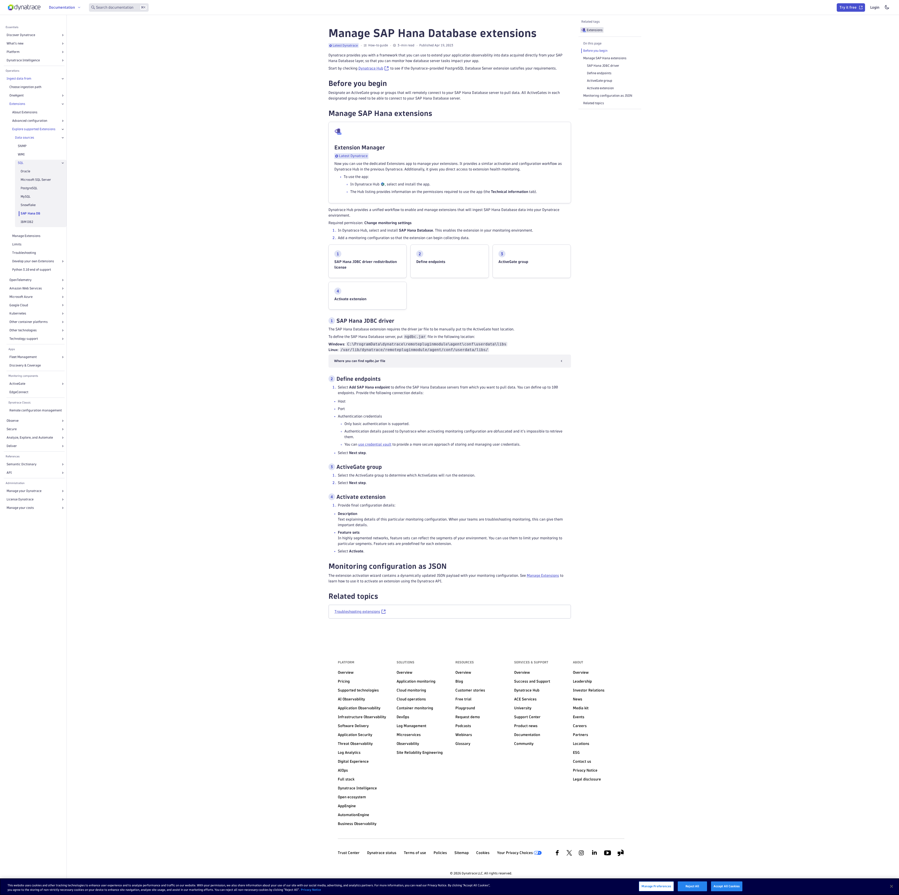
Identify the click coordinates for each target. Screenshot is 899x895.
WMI (21, 154)
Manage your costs (20, 507)
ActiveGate (17, 383)
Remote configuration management (35, 410)
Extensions (17, 103)
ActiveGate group (599, 80)
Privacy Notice (311, 889)
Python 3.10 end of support (31, 269)
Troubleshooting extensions (357, 611)
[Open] (62, 35)
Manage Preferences (656, 886)
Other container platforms (28, 321)
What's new (15, 43)
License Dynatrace (20, 499)
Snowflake (28, 205)
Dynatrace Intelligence (23, 60)
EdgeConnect (18, 392)
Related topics (593, 103)
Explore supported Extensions (33, 129)
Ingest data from (19, 78)
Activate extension (600, 88)
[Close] (62, 78)
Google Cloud (18, 305)
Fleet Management (23, 357)
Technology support (23, 338)
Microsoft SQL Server (36, 179)
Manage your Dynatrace (24, 490)
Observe (12, 420)
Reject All (692, 886)
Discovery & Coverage (25, 365)
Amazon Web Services (25, 288)
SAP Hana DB (30, 213)
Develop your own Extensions (33, 261)
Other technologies (23, 330)
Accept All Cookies (727, 886)
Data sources (24, 137)
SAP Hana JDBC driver (603, 65)
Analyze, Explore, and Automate (30, 437)
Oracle (25, 171)
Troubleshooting (24, 252)
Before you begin (595, 50)
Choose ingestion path (25, 87)
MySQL (25, 196)
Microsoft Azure (21, 296)
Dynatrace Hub (370, 68)
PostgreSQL (29, 188)
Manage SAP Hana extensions (604, 58)
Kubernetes (17, 313)
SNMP (22, 146)
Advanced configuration (29, 120)
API (9, 472)
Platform (13, 51)
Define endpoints (599, 73)
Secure (12, 429)
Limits (17, 244)
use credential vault (374, 444)
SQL (20, 162)
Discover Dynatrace (21, 35)
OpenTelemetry (20, 279)
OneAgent (16, 95)
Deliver (12, 446)
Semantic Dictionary (22, 464)
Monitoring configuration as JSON (607, 95)
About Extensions (24, 112)
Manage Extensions (26, 235)
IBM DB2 (27, 221)
